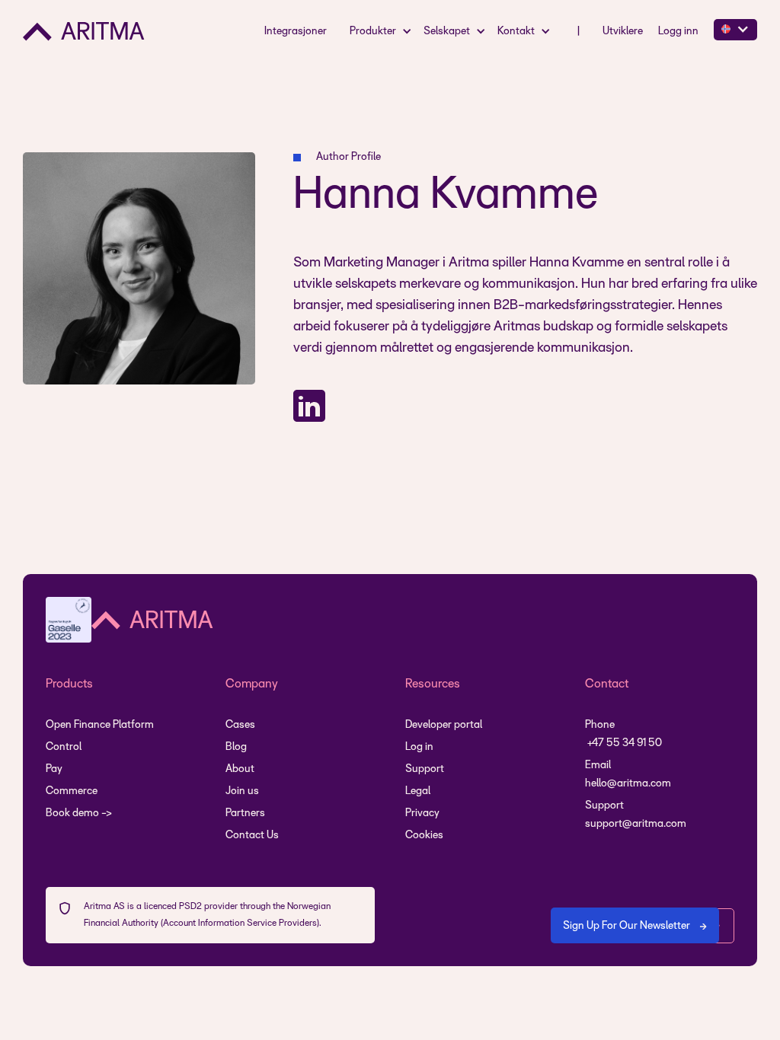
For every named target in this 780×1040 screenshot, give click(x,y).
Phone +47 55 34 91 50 (623, 734)
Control (64, 747)
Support (424, 769)
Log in (419, 747)
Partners (245, 813)
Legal (417, 791)
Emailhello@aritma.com (628, 775)
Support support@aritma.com (635, 815)
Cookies (424, 836)
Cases (240, 725)
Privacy (422, 813)
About (239, 769)
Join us (242, 791)
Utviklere (623, 32)
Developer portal (443, 725)
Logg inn (678, 32)
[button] (383, 31)
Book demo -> (79, 813)
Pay (54, 769)
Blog (236, 747)
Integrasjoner (295, 32)
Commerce (72, 791)
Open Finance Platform (100, 725)
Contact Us (252, 836)
